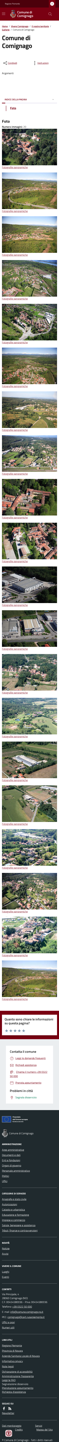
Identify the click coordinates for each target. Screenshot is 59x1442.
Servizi (38, 1426)
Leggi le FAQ (9, 1380)
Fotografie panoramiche (15, 167)
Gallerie (6, 29)
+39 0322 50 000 (22, 1307)
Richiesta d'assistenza (14, 1392)
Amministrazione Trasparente (18, 1376)
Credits (19, 1430)
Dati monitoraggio (11, 1426)
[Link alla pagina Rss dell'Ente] (10, 1408)
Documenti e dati (11, 1155)
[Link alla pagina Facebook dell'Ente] (4, 1408)
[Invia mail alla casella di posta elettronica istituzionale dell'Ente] (26, 1311)
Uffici (4, 1181)
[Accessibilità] (8, 1433)
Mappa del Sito (44, 1430)
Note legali (8, 1366)
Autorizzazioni (9, 1204)
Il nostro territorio (40, 26)
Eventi (5, 1277)
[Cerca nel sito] (49, 14)
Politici (5, 1176)
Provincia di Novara (12, 1351)
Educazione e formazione (15, 1215)
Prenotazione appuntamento (17, 1388)
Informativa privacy (12, 1361)
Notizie (6, 1248)
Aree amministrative (13, 1150)
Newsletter (8, 1413)
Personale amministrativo (16, 1171)
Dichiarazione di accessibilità (17, 1372)
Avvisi (5, 1254)
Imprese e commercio (13, 1220)
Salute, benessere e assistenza (18, 1225)
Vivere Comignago (19, 26)
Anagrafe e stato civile (14, 1199)
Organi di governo (11, 1165)
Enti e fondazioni (11, 1160)
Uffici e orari (8, 1322)
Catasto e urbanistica (13, 1210)
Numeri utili (8, 1327)
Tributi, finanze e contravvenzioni (20, 1230)
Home (5, 26)
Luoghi (5, 1272)
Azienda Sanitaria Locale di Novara (21, 1356)
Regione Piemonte (12, 3)
